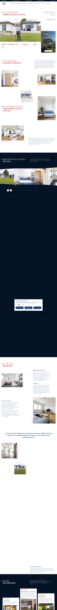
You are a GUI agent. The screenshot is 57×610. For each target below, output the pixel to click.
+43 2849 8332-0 (53, 0)
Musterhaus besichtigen (16, 0)
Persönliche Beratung (41, 0)
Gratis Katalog (3, 0)
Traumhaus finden (29, 0)
